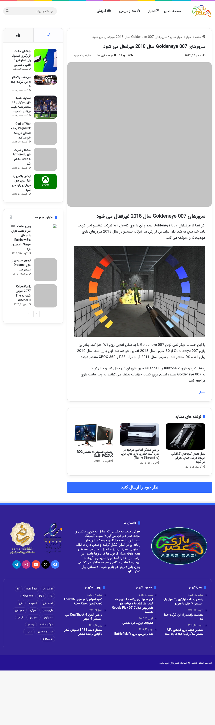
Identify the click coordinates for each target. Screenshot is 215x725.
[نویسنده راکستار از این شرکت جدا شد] (45, 80)
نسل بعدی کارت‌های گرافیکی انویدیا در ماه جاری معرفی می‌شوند (188, 457)
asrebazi (48, 589)
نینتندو (31, 625)
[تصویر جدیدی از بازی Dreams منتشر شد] (45, 269)
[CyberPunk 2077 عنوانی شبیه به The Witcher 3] (45, 295)
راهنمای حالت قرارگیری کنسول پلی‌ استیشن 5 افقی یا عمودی (21, 58)
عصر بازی (33, 617)
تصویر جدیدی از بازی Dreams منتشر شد (21, 265)
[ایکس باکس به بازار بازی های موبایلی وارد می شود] (45, 181)
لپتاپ (20, 617)
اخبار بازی (48, 603)
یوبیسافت (48, 639)
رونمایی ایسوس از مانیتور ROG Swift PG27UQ (95, 454)
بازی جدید (47, 610)
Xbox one (28, 596)
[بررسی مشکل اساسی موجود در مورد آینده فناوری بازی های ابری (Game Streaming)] (139, 434)
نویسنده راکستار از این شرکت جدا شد (21, 82)
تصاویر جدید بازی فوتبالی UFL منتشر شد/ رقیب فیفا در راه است (21, 105)
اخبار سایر (176, 37)
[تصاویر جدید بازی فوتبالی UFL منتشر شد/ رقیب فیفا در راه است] (45, 107)
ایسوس (33, 603)
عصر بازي (19, 610)
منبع (202, 392)
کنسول (29, 632)
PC (51, 596)
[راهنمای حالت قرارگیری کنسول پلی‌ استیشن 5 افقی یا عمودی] (45, 60)
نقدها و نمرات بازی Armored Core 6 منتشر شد (22, 157)
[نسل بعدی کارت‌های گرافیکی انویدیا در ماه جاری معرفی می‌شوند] (185, 436)
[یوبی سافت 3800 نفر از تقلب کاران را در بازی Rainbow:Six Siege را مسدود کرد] (45, 235)
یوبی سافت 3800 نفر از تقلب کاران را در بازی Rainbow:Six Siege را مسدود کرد (20, 237)
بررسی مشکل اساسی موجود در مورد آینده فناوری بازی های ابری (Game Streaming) (140, 453)
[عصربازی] (202, 11)
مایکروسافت (46, 625)
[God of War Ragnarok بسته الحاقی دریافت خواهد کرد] (45, 133)
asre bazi (31, 589)
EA (18, 589)
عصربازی (48, 617)
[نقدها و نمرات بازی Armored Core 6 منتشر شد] (45, 159)
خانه (198, 37)
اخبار (152, 11)
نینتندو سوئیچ (45, 632)
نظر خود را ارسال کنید (139, 487)
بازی (21, 603)
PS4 (41, 596)
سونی (33, 610)
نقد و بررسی (128, 11)
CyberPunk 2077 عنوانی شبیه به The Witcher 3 (23, 293)
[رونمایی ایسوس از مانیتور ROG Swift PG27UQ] (93, 435)
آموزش (102, 11)
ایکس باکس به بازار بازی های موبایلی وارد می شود (21, 183)
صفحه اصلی (172, 11)
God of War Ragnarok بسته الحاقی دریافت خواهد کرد (21, 131)
